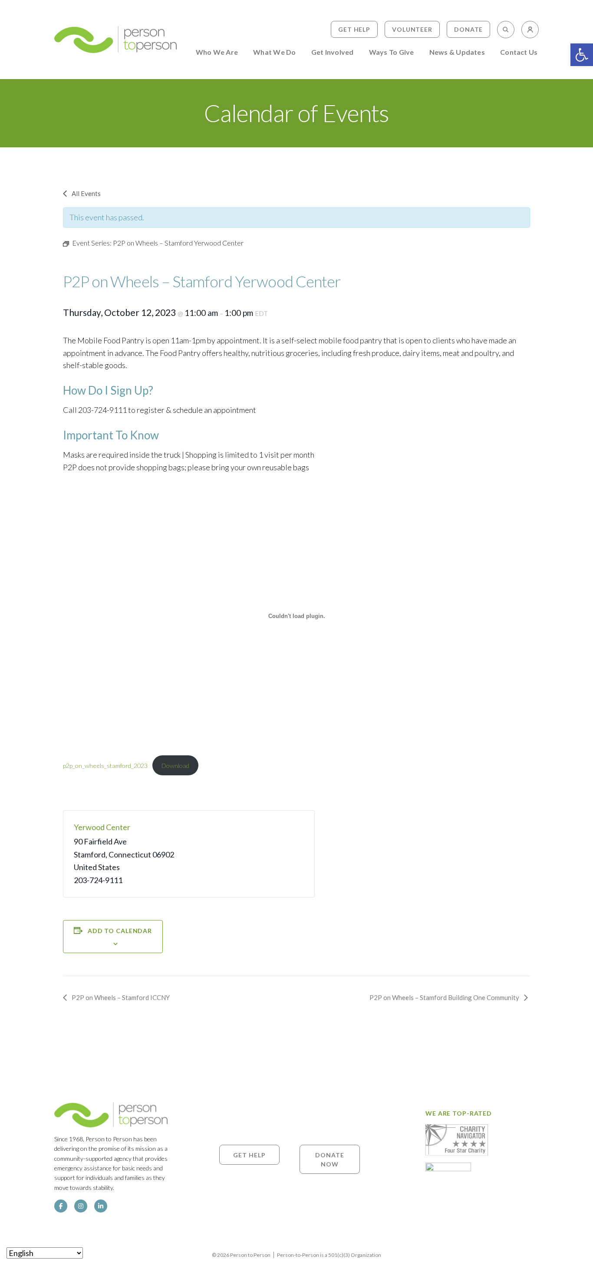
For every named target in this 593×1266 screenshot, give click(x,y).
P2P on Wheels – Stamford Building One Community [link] (444, 997)
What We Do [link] (274, 52)
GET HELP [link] (249, 1154)
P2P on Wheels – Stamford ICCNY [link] (121, 997)
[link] (581, 54)
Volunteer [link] (412, 29)
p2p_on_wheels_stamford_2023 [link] (105, 765)
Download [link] (175, 765)
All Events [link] (86, 193)
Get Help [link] (354, 29)
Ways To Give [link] (391, 52)
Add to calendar (120, 930)
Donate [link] (468, 29)
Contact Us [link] (518, 52)
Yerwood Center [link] (102, 827)
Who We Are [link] (217, 52)
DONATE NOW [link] (329, 1159)
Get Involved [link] (332, 52)
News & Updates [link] (457, 52)
